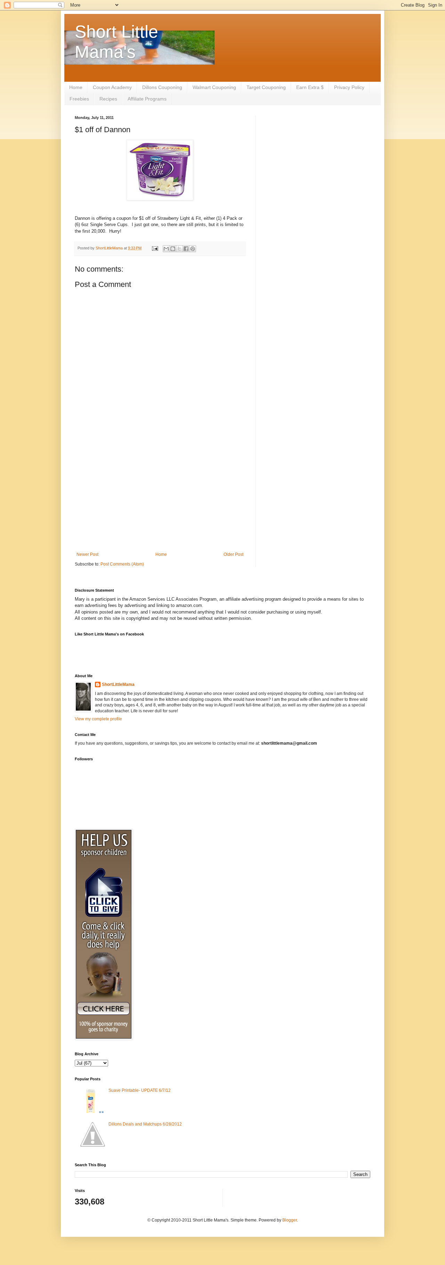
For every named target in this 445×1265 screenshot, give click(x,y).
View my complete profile (98, 718)
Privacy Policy (349, 87)
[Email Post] (154, 248)
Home (75, 87)
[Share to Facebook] (186, 248)
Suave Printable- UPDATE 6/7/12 (139, 1090)
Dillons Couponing (162, 87)
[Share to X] (179, 248)
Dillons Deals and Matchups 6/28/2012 (145, 1124)
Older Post (233, 554)
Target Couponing (266, 87)
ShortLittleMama (118, 684)
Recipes (108, 99)
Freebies (79, 99)
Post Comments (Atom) (122, 564)
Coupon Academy (112, 87)
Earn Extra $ (310, 87)
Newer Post (87, 554)
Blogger (289, 1220)
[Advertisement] (160, 494)
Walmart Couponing (214, 87)
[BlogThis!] (172, 248)
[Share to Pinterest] (192, 248)
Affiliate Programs (147, 99)
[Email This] (166, 248)
